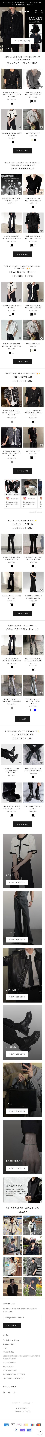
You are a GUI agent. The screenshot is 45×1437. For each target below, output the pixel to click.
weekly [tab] (13, 62)
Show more (22, 151)
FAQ (4, 1348)
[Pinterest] (9, 1392)
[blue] (35, 710)
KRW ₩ (15, 1403)
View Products (22, 41)
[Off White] (10, 142)
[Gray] (35, 101)
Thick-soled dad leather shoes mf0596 (12, 770)
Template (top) (33, 133)
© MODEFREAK (22, 1408)
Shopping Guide (9, 1344)
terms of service (9, 1362)
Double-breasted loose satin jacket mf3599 (11, 413)
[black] (12, 104)
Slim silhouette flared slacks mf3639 (33, 701)
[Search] (8, 11)
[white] (35, 245)
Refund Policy (8, 1366)
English (27, 1403)
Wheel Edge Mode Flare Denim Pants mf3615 (33, 661)
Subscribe (11, 1325)
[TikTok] (15, 1392)
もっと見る (22, 719)
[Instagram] (4, 1392)
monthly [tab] (30, 62)
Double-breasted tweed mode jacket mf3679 (11, 95)
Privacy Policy (8, 1352)
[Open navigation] (3, 11)
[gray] (35, 314)
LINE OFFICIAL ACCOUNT (13, 1378)
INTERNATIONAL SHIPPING (14, 1374)
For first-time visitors (11, 1340)
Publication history (10, 1370)
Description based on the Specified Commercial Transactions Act (21, 1357)
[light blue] (32, 710)
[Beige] (32, 140)
